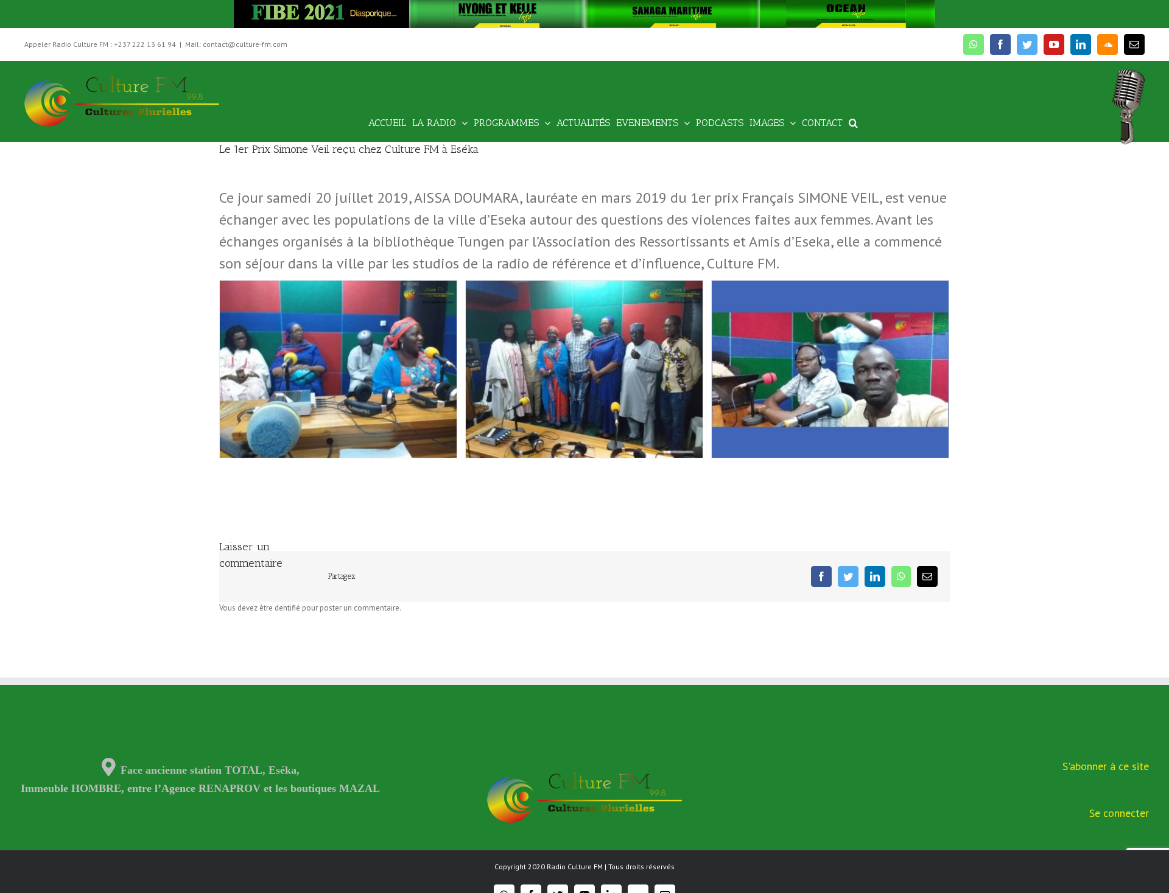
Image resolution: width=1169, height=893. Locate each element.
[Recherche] (853, 122)
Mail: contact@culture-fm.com (236, 44)
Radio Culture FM (575, 866)
